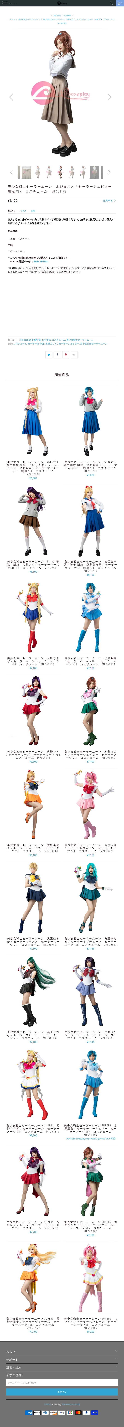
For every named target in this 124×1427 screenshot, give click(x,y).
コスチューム (58, 340)
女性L (58, 284)
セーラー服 (33, 343)
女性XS (25, 284)
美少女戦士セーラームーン (79, 340)
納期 (33, 211)
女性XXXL (94, 284)
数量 (10, 301)
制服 (42, 343)
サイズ (23, 211)
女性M (47, 284)
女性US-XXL (30, 292)
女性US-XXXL (47, 292)
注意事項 (108, 200)
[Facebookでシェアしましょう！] (57, 354)
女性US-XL (15, 292)
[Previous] (12, 97)
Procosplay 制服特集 (30, 340)
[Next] (109, 97)
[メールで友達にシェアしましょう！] (74, 354)
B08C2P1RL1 (41, 261)
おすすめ (46, 340)
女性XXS (14, 284)
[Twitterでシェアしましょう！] (48, 354)
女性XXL (81, 284)
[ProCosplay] (62, 3)
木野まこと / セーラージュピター (62, 343)
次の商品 (67, 16)
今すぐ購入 (62, 326)
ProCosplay (56, 1404)
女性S (37, 284)
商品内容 (12, 211)
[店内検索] (112, 3)
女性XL (68, 284)
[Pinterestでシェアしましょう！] (65, 354)
